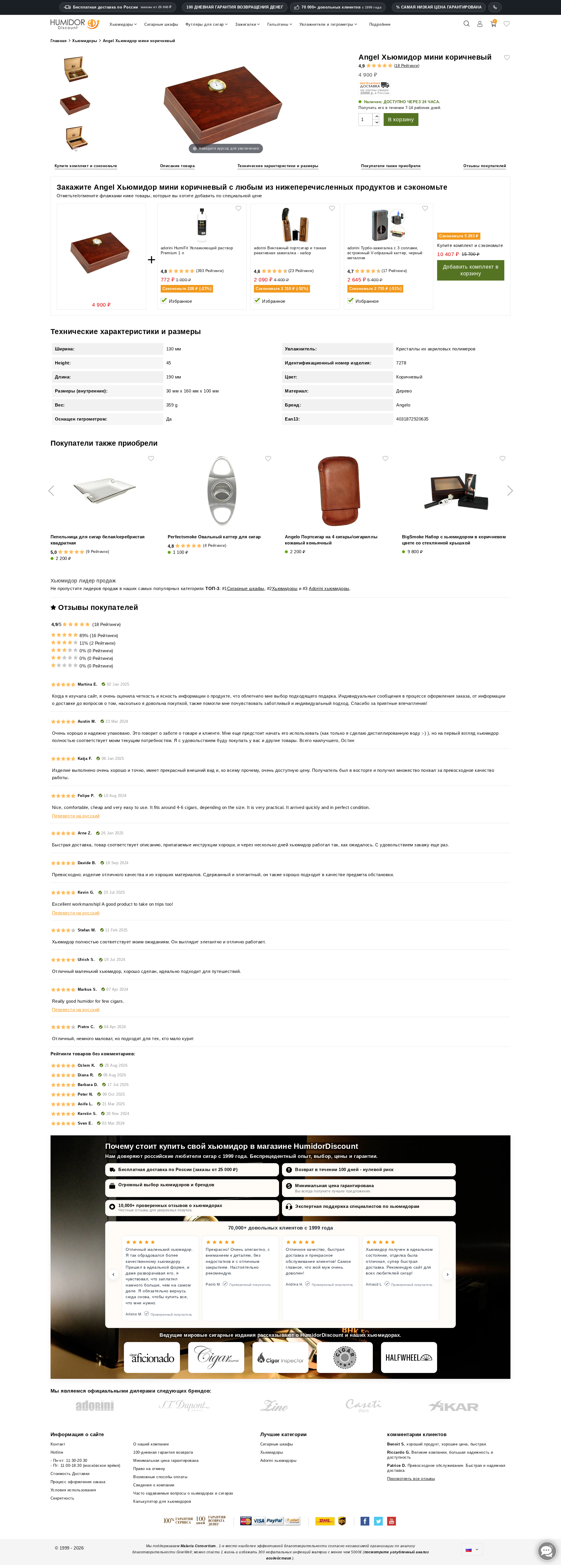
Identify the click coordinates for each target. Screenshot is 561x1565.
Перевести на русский (76, 815)
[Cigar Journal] (216, 1357)
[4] (384, 66)
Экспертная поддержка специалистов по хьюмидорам (357, 1206)
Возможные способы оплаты (160, 1477)
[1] (368, 66)
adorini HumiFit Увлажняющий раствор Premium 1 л (197, 250)
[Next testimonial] (447, 1274)
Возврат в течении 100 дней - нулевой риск (344, 1169)
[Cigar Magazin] (345, 1357)
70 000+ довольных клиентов (341, 7)
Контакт (58, 1444)
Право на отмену (149, 1469)
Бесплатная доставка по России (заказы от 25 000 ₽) (178, 1169)
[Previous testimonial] (113, 1274)
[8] (279, 271)
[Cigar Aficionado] (152, 1357)
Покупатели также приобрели (390, 166)
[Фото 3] (76, 138)
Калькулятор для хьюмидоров (162, 1501)
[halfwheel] (409, 1357)
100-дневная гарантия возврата (163, 1452)
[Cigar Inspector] (280, 1357)
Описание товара (177, 166)
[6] (274, 271)
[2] (374, 66)
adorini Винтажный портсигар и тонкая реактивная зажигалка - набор (290, 250)
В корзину (401, 119)
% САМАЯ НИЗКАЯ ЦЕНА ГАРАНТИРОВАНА (439, 7)
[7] (277, 271)
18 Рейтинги (406, 65)
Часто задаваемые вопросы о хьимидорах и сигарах (183, 1493)
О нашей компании (151, 1444)
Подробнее (380, 24)
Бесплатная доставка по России (122, 7)
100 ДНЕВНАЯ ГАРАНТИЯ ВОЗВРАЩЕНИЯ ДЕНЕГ (234, 7)
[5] (390, 66)
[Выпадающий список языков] (472, 1549)
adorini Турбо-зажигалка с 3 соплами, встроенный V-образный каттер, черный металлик (385, 253)
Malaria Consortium (198, 1546)
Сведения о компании (153, 1485)
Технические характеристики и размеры (278, 166)
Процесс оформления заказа (78, 1482)
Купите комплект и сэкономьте (86, 166)
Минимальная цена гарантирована (334, 1185)
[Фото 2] (76, 104)
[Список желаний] (506, 25)
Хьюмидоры (285, 588)
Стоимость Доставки (70, 1473)
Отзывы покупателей (484, 166)
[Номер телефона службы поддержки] (495, 7)
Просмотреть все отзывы (411, 1478)
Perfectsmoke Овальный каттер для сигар (214, 536)
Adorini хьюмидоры (329, 588)
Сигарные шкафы (245, 588)
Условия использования (73, 1490)
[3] (379, 66)
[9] (282, 271)
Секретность (63, 1498)
